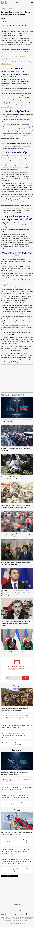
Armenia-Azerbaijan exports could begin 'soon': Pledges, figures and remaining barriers (15, 842)
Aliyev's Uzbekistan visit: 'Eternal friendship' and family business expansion (17, 653)
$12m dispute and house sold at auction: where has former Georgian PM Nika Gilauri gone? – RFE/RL (16, 623)
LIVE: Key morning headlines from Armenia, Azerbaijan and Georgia (15, 535)
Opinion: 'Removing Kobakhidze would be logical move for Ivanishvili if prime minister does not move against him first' (16, 861)
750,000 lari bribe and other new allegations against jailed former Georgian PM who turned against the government (16, 593)
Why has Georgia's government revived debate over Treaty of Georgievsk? (16, 563)
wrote (9, 119)
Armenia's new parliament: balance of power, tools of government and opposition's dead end (17, 718)
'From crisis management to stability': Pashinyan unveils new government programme (14, 735)
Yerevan (4, 21)
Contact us (17, 904)
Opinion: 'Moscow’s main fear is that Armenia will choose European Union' (17, 726)
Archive (3, 8)
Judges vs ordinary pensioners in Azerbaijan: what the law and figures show (16, 870)
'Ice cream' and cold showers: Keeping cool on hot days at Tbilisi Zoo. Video (16, 478)
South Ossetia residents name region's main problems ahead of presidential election (15, 506)
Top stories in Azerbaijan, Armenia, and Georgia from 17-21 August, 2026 (14, 709)
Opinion (17, 810)
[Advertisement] (17, 378)
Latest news (17, 750)
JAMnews (4, 19)
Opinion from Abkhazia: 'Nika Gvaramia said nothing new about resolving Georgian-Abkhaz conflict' (16, 851)
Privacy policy (17, 910)
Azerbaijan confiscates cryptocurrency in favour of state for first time (16, 421)
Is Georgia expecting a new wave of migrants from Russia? (15, 449)
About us (17, 898)
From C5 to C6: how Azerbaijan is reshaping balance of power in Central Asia (16, 744)
